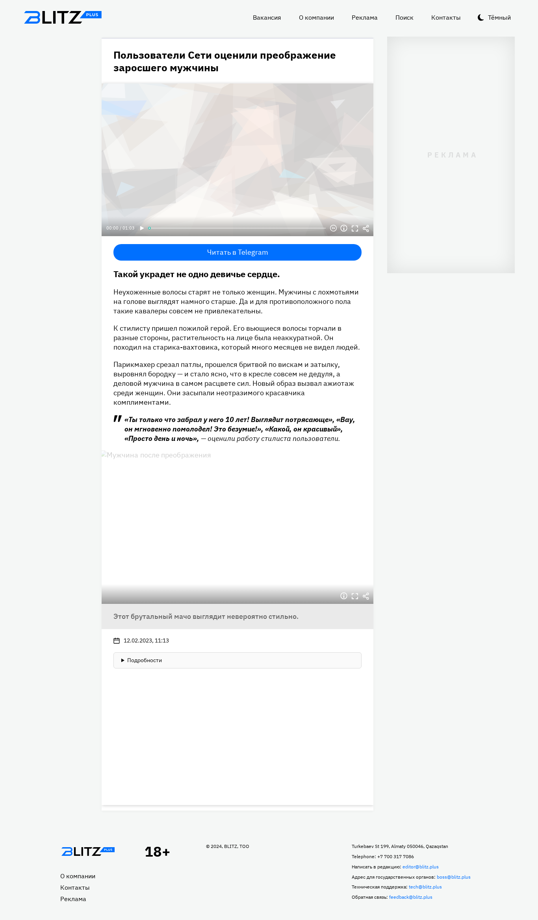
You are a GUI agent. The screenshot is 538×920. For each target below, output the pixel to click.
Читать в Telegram (237, 252)
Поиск (404, 17)
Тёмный (499, 17)
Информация (343, 228)
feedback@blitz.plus (410, 897)
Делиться (365, 228)
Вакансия (267, 17)
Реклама (365, 17)
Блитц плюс (62, 17)
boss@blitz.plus (454, 877)
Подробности (144, 660)
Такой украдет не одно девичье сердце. (196, 274)
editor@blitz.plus (421, 867)
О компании (316, 17)
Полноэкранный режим (354, 228)
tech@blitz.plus (425, 887)
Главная (87, 851)
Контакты (446, 17)
